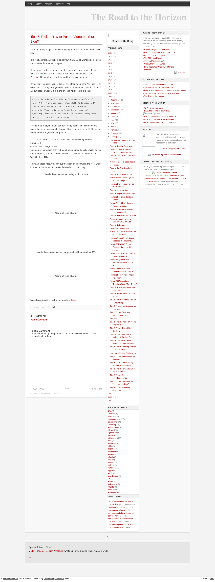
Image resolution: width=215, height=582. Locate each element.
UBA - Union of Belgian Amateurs (47, 551)
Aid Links (113, 318)
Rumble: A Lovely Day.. (119, 190)
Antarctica (112, 468)
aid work (111, 435)
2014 (110, 76)
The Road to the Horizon (138, 16)
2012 (110, 83)
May (113, 123)
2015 (110, 73)
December (115, 100)
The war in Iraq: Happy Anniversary (158, 87)
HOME (29, 4)
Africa (110, 430)
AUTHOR (48, 4)
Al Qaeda (112, 451)
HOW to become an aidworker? (157, 111)
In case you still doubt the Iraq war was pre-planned (165, 90)
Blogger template (10, 579)
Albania (111, 454)
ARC (110, 473)
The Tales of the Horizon (154, 96)
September (115, 110)
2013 (110, 80)
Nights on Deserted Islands (155, 55)
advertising (112, 422)
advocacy (112, 425)
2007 (110, 394)
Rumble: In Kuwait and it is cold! (123, 216)
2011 (110, 86)
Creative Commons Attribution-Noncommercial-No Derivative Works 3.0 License (164, 178)
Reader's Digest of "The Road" (156, 49)
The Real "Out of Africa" (154, 61)
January (114, 137)
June (113, 120)
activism (111, 416)
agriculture (112, 433)
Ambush (147, 70)
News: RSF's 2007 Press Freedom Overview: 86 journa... (120, 247)
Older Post (95, 388)
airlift (110, 446)
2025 (110, 56)
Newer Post (37, 388)
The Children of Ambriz (153, 58)
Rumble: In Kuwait (117, 225)
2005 (110, 400)
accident (111, 414)
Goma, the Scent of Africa (154, 64)
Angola (111, 460)
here (73, 300)
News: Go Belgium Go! (119, 228)
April (113, 126)
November (115, 103)
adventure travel (114, 419)
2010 (110, 90)
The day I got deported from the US (158, 85)
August (114, 113)
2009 (110, 93)
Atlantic (111, 487)
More (165, 149)
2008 (110, 96)
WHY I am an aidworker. (154, 108)
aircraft (111, 443)
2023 (110, 63)
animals (111, 465)
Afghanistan (113, 427)
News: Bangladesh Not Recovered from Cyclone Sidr (121, 262)
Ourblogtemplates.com (54, 579)
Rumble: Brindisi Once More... (122, 146)
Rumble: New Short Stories (121, 174)
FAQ (68, 4)
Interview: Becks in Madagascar (123, 353)
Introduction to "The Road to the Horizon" (161, 52)
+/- (30, 558)
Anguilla (111, 462)
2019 (110, 66)
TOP (212, 579)
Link (48, 307)
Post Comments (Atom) (50, 393)
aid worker (112, 438)
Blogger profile (175, 149)
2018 (110, 70)
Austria (111, 490)
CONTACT (59, 4)
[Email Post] (53, 307)
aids (110, 441)
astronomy (112, 484)
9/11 (110, 411)
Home (67, 388)
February (115, 133)
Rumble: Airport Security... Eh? (122, 193)
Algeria (111, 457)
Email (184, 149)
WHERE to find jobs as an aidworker (159, 119)
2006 (110, 397)
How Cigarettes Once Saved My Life (159, 67)
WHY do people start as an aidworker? (160, 117)
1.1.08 (43, 307)
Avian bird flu (113, 492)
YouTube (34, 77)
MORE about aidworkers (154, 122)
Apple (110, 471)
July (112, 117)
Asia (110, 481)
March (113, 130)
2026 (110, 53)
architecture (113, 476)
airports (111, 449)
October (114, 106)
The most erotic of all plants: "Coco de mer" (162, 93)
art (109, 479)
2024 (110, 60)
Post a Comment (38, 319)
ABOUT (38, 4)
